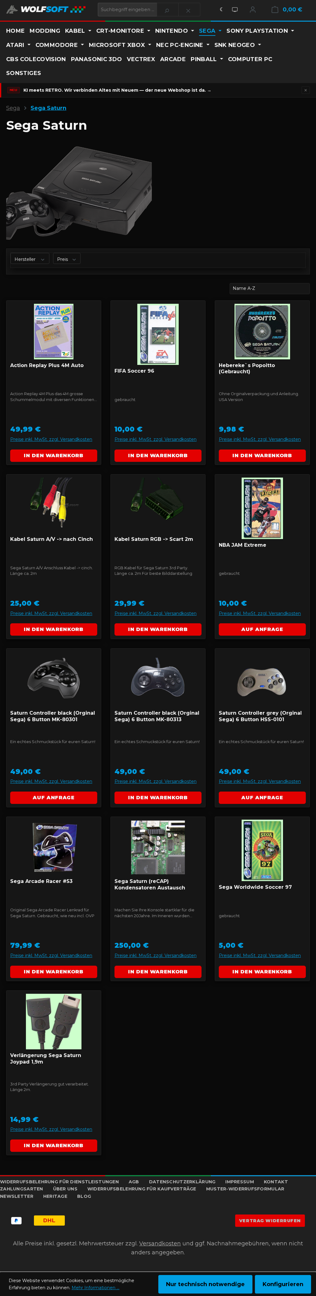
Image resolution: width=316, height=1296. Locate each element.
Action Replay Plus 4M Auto (47, 365)
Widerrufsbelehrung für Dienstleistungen (59, 1182)
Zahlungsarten (21, 1189)
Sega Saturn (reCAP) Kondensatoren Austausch (149, 884)
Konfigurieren (283, 1284)
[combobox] (127, 9)
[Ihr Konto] (253, 9)
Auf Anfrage (262, 629)
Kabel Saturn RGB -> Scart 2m (153, 539)
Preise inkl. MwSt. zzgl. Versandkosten (51, 439)
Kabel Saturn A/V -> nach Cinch (51, 539)
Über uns (65, 1189)
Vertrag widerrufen (270, 1220)
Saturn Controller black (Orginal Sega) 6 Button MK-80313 (156, 716)
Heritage (55, 1196)
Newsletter (16, 1196)
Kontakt (276, 1182)
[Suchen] (168, 9)
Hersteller (26, 259)
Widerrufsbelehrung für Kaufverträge (141, 1189)
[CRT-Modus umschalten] (235, 9)
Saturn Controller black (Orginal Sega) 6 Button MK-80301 (52, 716)
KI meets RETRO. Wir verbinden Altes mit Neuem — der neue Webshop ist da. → (117, 90)
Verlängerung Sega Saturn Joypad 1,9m (45, 1058)
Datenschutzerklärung (182, 1182)
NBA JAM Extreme (242, 545)
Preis (63, 259)
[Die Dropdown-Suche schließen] (189, 9)
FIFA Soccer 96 (134, 371)
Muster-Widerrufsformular (245, 1189)
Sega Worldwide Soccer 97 (255, 887)
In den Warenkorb (53, 455)
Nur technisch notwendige (205, 1284)
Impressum (239, 1182)
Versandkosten (160, 1243)
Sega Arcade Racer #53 (41, 881)
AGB (134, 1182)
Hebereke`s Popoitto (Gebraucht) (247, 368)
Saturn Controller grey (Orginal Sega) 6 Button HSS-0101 (260, 716)
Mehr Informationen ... (95, 1287)
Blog (84, 1196)
